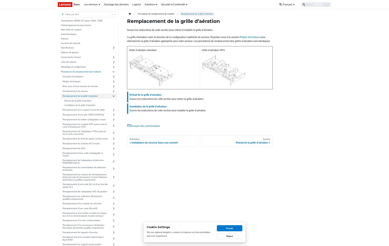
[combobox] (65, 14)
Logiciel (136, 4)
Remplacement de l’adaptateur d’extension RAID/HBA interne (83, 161)
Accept (229, 228)
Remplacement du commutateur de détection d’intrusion (84, 168)
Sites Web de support (71, 29)
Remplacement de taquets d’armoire (80, 232)
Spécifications (67, 47)
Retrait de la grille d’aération (77, 100)
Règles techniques (71, 81)
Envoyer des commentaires (145, 126)
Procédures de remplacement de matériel (81, 71)
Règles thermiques (250, 37)
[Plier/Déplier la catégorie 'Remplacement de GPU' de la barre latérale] (113, 148)
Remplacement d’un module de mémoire (82, 203)
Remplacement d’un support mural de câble (84, 110)
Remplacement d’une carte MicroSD (80, 208)
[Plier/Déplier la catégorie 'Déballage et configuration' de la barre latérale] (113, 67)
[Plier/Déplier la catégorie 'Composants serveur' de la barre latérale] (113, 57)
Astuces (64, 38)
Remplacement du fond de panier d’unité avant (85, 138)
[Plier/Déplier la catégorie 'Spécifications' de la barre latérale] (113, 47)
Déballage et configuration (73, 67)
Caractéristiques (68, 34)
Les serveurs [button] (91, 4)
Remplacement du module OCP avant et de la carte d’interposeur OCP (85, 125)
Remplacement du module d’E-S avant (81, 143)
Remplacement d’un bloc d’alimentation (81, 220)
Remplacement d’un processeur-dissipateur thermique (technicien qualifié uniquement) (84, 226)
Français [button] (287, 4)
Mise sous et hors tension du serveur (80, 86)
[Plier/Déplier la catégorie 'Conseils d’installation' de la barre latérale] (113, 76)
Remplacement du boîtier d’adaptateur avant (84, 119)
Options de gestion (70, 52)
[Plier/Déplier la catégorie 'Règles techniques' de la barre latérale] (113, 81)
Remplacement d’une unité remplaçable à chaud (83, 154)
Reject (229, 236)
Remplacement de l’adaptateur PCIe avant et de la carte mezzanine (84, 132)
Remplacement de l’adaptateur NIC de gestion (85, 191)
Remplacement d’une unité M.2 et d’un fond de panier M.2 (85, 185)
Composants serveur (71, 57)
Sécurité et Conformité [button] (173, 4)
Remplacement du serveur (75, 91)
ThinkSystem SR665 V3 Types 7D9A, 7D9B (81, 20)
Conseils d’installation (73, 76)
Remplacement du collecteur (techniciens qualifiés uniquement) (82, 197)
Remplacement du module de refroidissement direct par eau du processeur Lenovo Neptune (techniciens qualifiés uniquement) (85, 177)
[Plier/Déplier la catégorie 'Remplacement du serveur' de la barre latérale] (113, 91)
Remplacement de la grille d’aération (80, 96)
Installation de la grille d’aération (79, 105)
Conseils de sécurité (70, 43)
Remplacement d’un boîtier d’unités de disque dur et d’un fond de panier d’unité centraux (85, 214)
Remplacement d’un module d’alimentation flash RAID (83, 238)
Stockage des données (116, 4)
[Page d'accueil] (130, 14)
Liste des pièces (68, 62)
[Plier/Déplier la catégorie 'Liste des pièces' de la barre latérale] (113, 62)
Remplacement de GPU (74, 148)
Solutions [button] (150, 4)
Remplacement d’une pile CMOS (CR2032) (83, 114)
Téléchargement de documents (76, 25)
